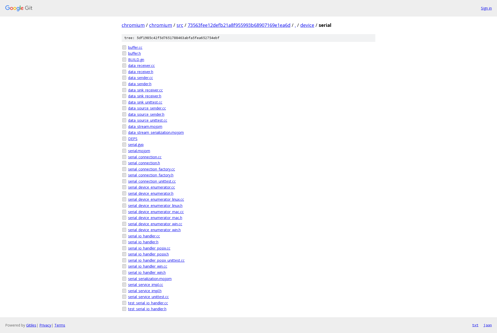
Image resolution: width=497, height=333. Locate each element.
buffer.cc (135, 47)
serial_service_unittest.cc (148, 296)
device (307, 25)
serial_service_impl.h (145, 290)
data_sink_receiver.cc (145, 90)
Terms (59, 325)
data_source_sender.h (146, 114)
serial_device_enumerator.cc (151, 187)
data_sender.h (139, 83)
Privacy (45, 325)
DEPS (132, 138)
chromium (133, 25)
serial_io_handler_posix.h (148, 254)
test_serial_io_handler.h (147, 308)
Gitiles (31, 325)
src (180, 25)
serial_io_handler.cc (144, 236)
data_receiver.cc (141, 65)
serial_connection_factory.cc (151, 169)
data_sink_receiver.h (144, 96)
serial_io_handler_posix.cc (149, 248)
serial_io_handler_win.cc (147, 266)
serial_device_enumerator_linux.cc (156, 199)
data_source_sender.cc (147, 108)
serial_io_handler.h (143, 241)
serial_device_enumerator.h (150, 193)
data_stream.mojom (145, 126)
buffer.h (134, 53)
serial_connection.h (144, 162)
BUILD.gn (136, 59)
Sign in (486, 8)
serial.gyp (136, 144)
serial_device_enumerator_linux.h (155, 205)
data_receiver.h (140, 71)
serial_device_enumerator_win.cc (155, 223)
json (488, 325)
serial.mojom (139, 150)
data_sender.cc (140, 77)
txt (475, 325)
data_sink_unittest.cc (145, 102)
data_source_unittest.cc (147, 120)
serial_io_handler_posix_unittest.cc (156, 260)
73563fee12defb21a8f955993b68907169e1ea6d (239, 25)
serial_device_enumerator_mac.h (155, 217)
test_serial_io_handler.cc (148, 302)
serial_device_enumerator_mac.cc (156, 211)
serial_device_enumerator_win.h (154, 229)
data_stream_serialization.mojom (156, 132)
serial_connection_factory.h (150, 175)
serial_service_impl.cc (145, 284)
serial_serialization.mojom (150, 278)
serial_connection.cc (145, 156)
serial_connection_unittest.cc (152, 181)
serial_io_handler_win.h (147, 272)
